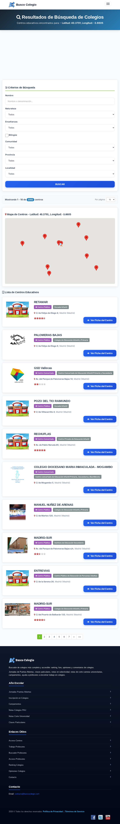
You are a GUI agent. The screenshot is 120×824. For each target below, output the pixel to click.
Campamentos (15, 704)
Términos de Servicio (74, 811)
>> (79, 636)
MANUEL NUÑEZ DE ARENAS (53, 504)
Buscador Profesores (18, 753)
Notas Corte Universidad (19, 716)
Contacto (12, 777)
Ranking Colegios (16, 765)
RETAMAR (41, 302)
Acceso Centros (15, 741)
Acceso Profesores (17, 759)
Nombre (9, 95)
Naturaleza (10, 108)
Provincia (10, 154)
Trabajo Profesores (17, 747)
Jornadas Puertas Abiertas (20, 692)
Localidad (10, 168)
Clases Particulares (17, 722)
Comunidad (11, 141)
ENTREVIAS (42, 570)
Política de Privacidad (53, 811)
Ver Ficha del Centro (102, 320)
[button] (45, 236)
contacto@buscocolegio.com (27, 794)
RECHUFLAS (42, 434)
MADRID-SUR (43, 537)
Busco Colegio (26, 4)
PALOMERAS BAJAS (48, 335)
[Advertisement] (60, 54)
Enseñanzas (11, 121)
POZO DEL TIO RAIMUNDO (52, 401)
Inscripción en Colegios (19, 698)
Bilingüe (12, 135)
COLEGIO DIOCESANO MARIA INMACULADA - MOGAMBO (73, 467)
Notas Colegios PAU (17, 710)
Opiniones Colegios (17, 771)
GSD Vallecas (43, 368)
